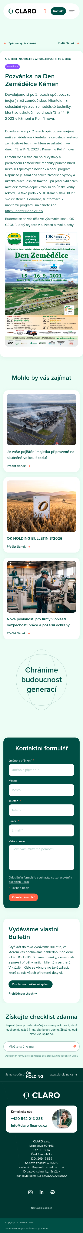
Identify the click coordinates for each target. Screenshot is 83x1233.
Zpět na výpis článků (22, 43)
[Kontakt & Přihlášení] (72, 11)
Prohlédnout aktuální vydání (30, 984)
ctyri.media (42, 1228)
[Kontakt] (44, 11)
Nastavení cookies (41, 1208)
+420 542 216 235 (27, 1118)
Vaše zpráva (17, 841)
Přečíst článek (16, 466)
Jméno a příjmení (21, 760)
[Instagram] (30, 1192)
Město (13, 780)
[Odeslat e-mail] (74, 1046)
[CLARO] (22, 11)
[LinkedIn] (41, 1192)
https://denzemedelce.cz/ (24, 211)
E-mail (14, 821)
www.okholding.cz (61, 1074)
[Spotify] (52, 1192)
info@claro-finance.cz (29, 1125)
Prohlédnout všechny (23, 993)
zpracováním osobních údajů (61, 1055)
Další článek (66, 43)
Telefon (15, 801)
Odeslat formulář (23, 897)
